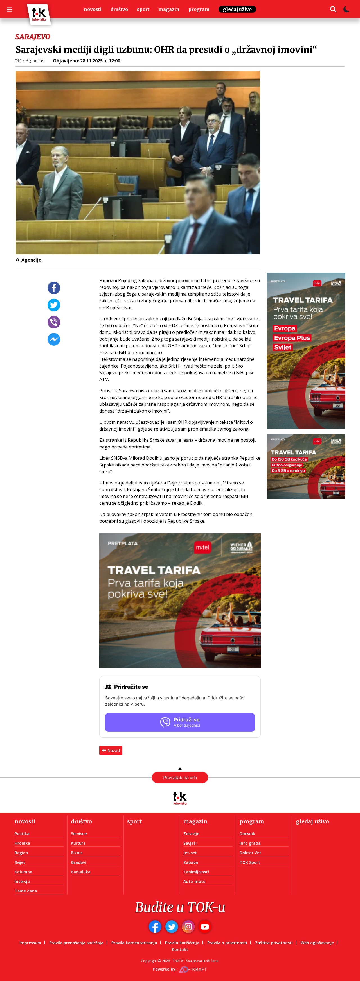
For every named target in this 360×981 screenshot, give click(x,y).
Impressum (30, 942)
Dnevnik (247, 833)
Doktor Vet (250, 852)
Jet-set (190, 852)
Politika (22, 833)
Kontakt (180, 949)
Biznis (76, 852)
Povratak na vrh (180, 777)
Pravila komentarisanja (134, 942)
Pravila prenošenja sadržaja (76, 942)
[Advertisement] (309, 162)
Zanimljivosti (196, 871)
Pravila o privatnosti (227, 942)
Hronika (22, 843)
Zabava (190, 862)
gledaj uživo (237, 9)
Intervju (22, 881)
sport (143, 9)
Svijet (20, 862)
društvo (119, 9)
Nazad (113, 750)
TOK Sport (250, 862)
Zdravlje (191, 833)
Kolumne (23, 871)
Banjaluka (81, 871)
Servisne (79, 833)
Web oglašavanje (317, 942)
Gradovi (78, 862)
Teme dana (26, 891)
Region (21, 852)
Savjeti (190, 843)
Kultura (78, 843)
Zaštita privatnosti (274, 942)
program (199, 9)
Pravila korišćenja (182, 942)
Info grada (250, 843)
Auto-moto (194, 881)
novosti (93, 9)
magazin (168, 9)
